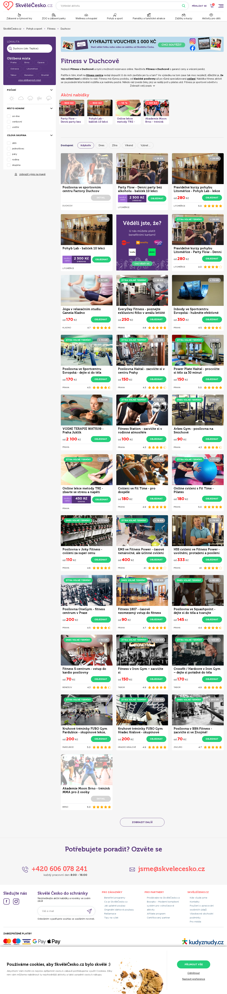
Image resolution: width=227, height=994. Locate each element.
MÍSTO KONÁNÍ (15, 108)
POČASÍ (11, 90)
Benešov (28, 75)
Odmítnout (193, 973)
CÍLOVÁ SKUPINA (16, 135)
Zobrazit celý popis (141, 85)
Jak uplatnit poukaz (114, 905)
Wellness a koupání (86, 18)
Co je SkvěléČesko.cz (115, 901)
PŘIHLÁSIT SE (199, 6)
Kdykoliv (86, 145)
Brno (26, 62)
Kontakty (195, 901)
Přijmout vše (194, 964)
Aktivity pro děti (211, 18)
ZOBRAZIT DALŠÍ (142, 822)
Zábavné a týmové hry (19, 18)
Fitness (51, 28)
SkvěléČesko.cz (12, 28)
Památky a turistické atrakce (149, 18)
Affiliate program (156, 913)
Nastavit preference (193, 979)
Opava (40, 62)
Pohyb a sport (115, 18)
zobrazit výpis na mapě (32, 174)
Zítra (114, 145)
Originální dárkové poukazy (119, 909)
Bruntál (45, 75)
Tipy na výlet (111, 917)
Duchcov (65, 28)
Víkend (129, 145)
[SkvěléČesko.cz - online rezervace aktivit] (28, 6)
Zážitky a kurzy (183, 18)
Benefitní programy (114, 897)
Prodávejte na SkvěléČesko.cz (163, 897)
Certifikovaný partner (158, 917)
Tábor (13, 75)
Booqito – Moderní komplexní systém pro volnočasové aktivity (163, 905)
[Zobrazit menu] (221, 6)
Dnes (101, 145)
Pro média (195, 921)
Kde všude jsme (198, 897)
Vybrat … (145, 145)
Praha (13, 62)
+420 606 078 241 (59, 869)
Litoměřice (32, 68)
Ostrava (14, 68)
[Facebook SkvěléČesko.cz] (6, 901)
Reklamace (110, 913)
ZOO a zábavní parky (54, 18)
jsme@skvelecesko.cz (171, 869)
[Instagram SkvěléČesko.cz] (16, 901)
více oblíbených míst (29, 80)
